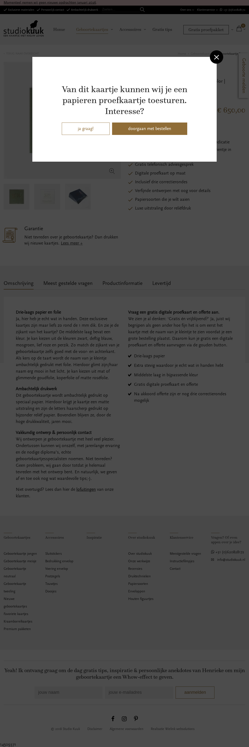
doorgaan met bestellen (149, 128)
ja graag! (86, 128)
